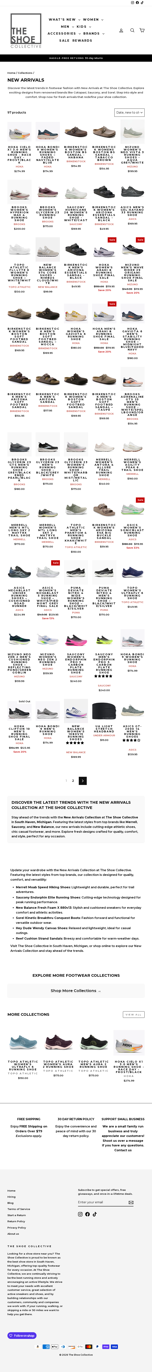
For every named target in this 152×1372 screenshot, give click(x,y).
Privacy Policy (16, 1227)
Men (66, 26)
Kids (82, 26)
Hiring (11, 1196)
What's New (63, 19)
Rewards (82, 40)
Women (91, 19)
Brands (92, 33)
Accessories (63, 33)
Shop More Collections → (76, 990)
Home (11, 72)
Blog (10, 1202)
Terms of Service (18, 1209)
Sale (64, 40)
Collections (25, 72)
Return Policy (16, 1221)
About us (13, 1233)
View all (134, 1014)
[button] (103, 676)
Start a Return (16, 1215)
